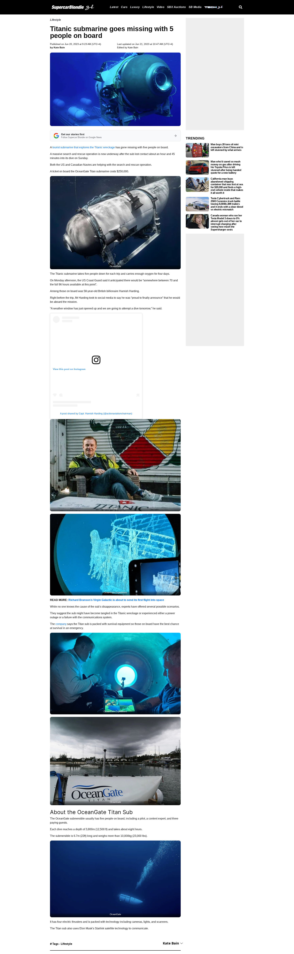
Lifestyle (148, 7)
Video (160, 7)
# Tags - (61, 944)
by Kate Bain (57, 47)
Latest (114, 7)
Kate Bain (133, 47)
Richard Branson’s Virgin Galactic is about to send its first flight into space (116, 600)
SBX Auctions (176, 7)
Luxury (135, 7)
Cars (124, 7)
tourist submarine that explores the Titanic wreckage (83, 147)
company (61, 624)
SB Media (195, 7)
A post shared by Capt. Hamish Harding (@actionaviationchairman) (96, 413)
